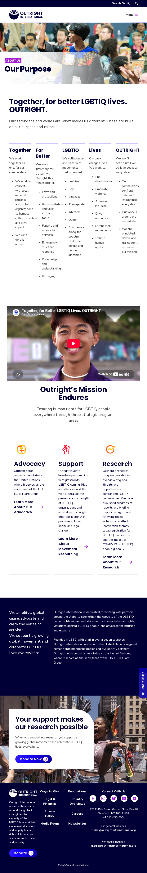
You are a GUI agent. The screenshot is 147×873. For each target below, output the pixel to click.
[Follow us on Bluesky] (113, 798)
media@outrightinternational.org (113, 846)
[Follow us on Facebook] (93, 798)
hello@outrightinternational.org (114, 830)
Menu (130, 15)
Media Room (50, 824)
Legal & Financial (49, 801)
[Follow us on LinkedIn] (124, 798)
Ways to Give (50, 791)
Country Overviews (77, 801)
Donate (20, 853)
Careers (77, 814)
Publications (77, 791)
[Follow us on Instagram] (103, 798)
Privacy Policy (49, 813)
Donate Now (31, 759)
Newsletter (77, 824)
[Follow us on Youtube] (134, 798)
